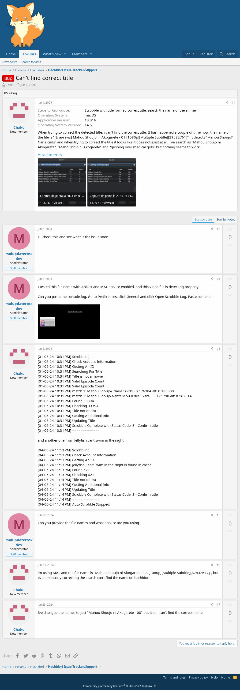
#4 (218, 349)
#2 (218, 229)
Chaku (10, 85)
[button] (65, 54)
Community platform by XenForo (120, 686)
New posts (9, 62)
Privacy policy (198, 677)
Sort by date (203, 219)
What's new (52, 54)
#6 (218, 565)
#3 (218, 279)
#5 (218, 515)
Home (11, 54)
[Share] (227, 102)
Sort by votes (226, 219)
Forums (29, 54)
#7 (218, 605)
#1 (233, 103)
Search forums (31, 62)
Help (214, 677)
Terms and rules (174, 677)
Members (79, 54)
